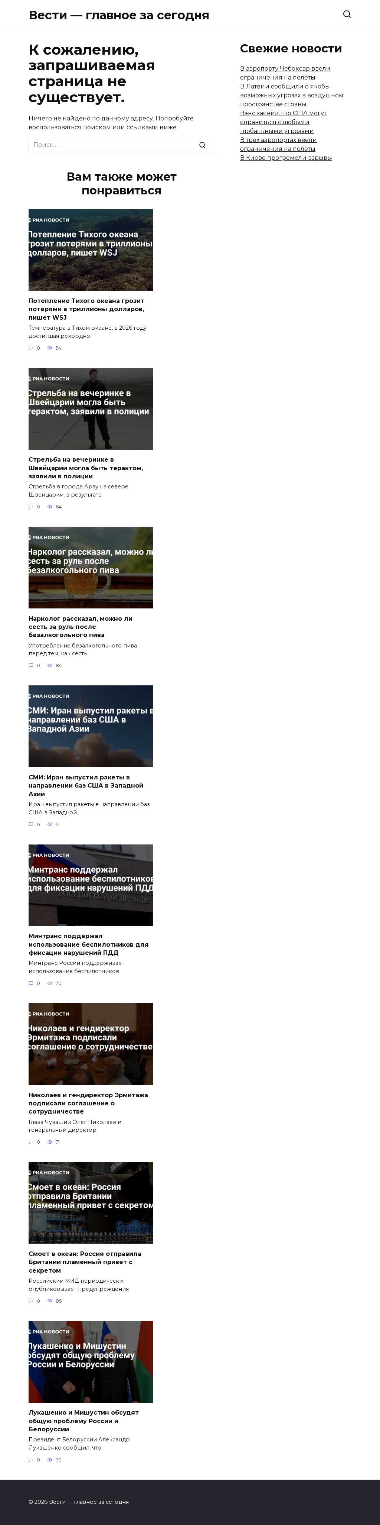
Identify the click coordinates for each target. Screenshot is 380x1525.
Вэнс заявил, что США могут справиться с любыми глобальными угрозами (283, 122)
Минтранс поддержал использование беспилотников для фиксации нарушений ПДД (89, 944)
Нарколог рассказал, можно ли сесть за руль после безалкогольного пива (80, 627)
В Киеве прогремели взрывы (286, 157)
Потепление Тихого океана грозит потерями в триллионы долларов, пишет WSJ (86, 309)
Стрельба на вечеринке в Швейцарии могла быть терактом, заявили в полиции (86, 468)
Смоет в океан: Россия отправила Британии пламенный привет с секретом (85, 1262)
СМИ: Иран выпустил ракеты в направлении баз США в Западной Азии (86, 785)
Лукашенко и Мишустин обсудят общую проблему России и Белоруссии (84, 1421)
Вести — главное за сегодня (119, 15)
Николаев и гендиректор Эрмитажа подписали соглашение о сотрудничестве (88, 1103)
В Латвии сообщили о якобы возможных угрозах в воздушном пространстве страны (292, 95)
